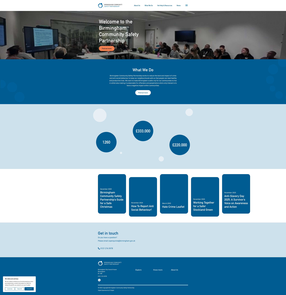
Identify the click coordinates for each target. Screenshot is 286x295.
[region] (19, 284)
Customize (9, 288)
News (179, 5)
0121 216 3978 (107, 248)
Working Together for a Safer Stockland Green (203, 206)
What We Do (149, 5)
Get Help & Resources (164, 5)
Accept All (29, 288)
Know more (157, 270)
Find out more (106, 48)
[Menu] (186, 5)
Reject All (19, 288)
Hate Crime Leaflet (173, 206)
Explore (138, 270)
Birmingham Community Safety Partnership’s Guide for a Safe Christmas (111, 199)
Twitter (99, 280)
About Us (137, 5)
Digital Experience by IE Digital (106, 290)
